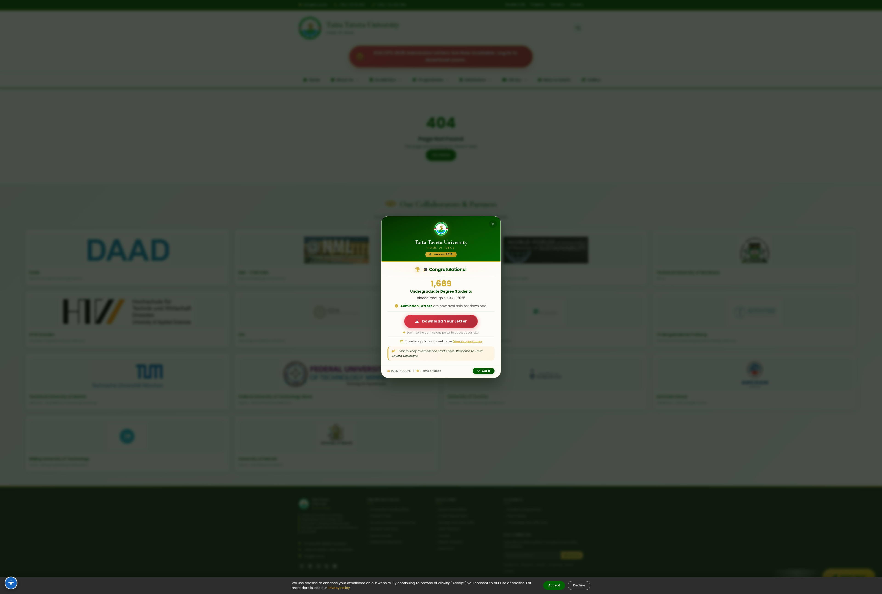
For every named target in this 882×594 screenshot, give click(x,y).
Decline (579, 585)
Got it (486, 371)
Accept (554, 585)
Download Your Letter (444, 321)
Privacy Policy (339, 588)
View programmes (467, 341)
